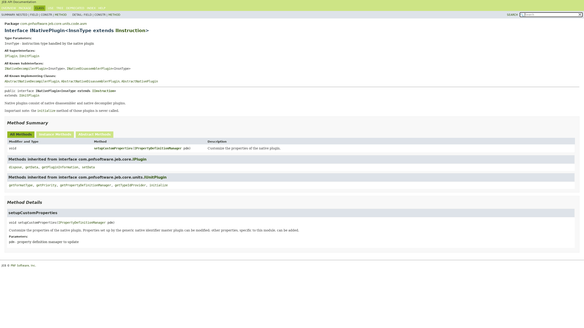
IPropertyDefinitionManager (158, 148)
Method (61, 14)
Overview (8, 8)
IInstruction (130, 30)
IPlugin (11, 56)
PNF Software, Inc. (23, 265)
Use (51, 8)
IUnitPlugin (29, 56)
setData (88, 167)
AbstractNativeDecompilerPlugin (32, 81)
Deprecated (75, 8)
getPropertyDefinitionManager (85, 185)
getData (31, 167)
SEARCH (512, 14)
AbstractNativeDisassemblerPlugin (90, 81)
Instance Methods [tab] (55, 134)
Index (91, 8)
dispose (15, 167)
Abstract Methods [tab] (94, 134)
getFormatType (21, 185)
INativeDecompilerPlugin (26, 68)
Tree (59, 8)
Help (101, 8)
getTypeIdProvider (130, 185)
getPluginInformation (60, 167)
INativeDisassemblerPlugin (89, 68)
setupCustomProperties (113, 148)
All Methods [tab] (21, 134)
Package (25, 8)
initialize (158, 185)
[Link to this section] (51, 122)
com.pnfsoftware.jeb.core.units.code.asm (53, 24)
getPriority (46, 185)
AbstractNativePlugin (139, 81)
